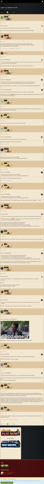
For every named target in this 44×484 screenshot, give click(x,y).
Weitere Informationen (4, 482)
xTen (13, 94)
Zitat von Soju (4, 25)
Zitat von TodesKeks (5, 172)
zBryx (11, 419)
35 (12, 12)
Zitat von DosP (4, 214)
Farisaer (3, 9)
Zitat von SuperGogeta (6, 89)
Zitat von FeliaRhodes (6, 79)
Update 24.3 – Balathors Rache (9, 472)
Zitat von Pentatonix (5, 59)
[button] (2, 1)
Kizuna (5, 473)
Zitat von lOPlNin (5, 354)
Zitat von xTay (4, 300)
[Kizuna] (2, 473)
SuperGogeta (12, 48)
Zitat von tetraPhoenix (6, 373)
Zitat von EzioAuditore (6, 137)
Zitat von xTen (4, 276)
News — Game (6, 474)
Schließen (11, 482)
